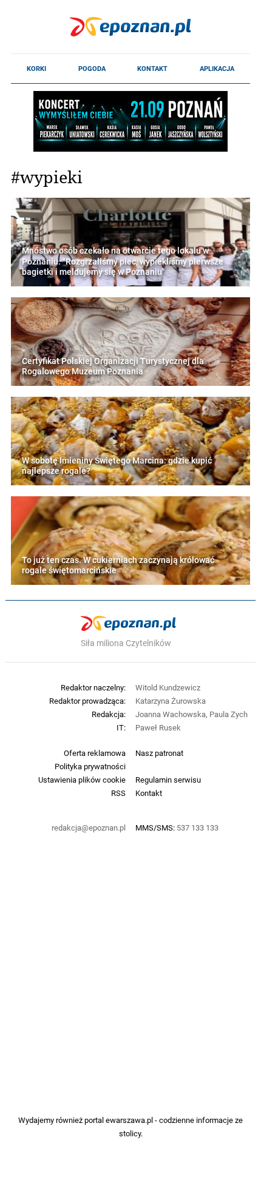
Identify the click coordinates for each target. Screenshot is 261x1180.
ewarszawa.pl (129, 1120)
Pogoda (92, 68)
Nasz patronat (159, 753)
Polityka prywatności (90, 766)
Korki (36, 68)
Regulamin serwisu (168, 779)
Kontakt (152, 68)
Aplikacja (217, 68)
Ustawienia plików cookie (82, 779)
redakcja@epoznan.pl (89, 827)
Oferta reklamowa (95, 753)
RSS (118, 793)
